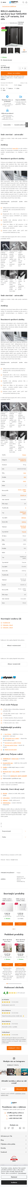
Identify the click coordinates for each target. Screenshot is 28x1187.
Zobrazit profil (13, 1065)
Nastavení (14, 1177)
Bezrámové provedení (23, 526)
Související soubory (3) (20, 124)
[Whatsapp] (20, 1128)
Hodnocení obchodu (14, 987)
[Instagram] (13, 1128)
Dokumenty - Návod (8, 625)
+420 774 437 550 (15, 1116)
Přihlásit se (20, 1089)
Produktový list (6, 622)
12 (18, 983)
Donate (12, 860)
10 (16, 983)
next (26, 909)
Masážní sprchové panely (11, 749)
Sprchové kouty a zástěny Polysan (13, 743)
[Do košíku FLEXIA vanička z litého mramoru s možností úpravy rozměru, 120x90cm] (7, 924)
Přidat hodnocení (14, 645)
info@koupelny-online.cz (15, 1113)
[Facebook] (5, 1128)
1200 (24, 473)
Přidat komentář (14, 664)
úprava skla (15, 148)
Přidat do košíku (14, 73)
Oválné (5, 767)
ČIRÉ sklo (23, 518)
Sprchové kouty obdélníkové (22, 459)
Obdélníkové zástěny (23, 512)
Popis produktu (7, 124)
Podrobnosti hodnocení (21, 23)
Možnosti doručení (7, 60)
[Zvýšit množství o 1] (25, 68)
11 (17, 983)
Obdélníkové (6, 758)
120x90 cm (23, 495)
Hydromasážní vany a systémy (12, 738)
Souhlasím (14, 1182)
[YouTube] (24, 1128)
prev (1, 909)
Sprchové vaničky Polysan (11, 745)
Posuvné (24, 532)
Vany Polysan (8, 734)
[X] (9, 1128)
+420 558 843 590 (15, 1118)
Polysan (20, 85)
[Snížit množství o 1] (20, 68)
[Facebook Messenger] (16, 1128)
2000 (24, 481)
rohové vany (15, 758)
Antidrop (4, 144)
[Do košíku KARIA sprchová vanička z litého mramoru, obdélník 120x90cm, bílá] (20, 924)
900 (25, 477)
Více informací (22, 1173)
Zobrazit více (14, 1048)
